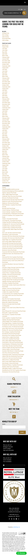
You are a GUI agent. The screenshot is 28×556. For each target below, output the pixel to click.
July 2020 (4, 166)
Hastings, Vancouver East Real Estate (11, 274)
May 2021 (4, 151)
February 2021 (5, 156)
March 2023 (5, 116)
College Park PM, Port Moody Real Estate (12, 222)
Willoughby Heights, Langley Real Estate (12, 368)
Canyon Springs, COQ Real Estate (10, 210)
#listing (4, 187)
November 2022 (6, 123)
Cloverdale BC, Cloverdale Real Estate (11, 220)
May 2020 (4, 170)
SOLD (25, 9)
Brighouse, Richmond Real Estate (10, 203)
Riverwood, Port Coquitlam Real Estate (11, 335)
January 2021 (5, 158)
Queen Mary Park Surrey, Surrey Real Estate (13, 328)
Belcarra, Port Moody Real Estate (10, 198)
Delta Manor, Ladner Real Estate (10, 234)
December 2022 (6, 121)
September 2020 (6, 163)
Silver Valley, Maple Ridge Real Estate (11, 340)
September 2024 (6, 86)
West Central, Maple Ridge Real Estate (11, 361)
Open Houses (5, 36)
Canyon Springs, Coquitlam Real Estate (11, 211)
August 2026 (5, 46)
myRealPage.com (16, 527)
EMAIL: (4, 424)
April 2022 (4, 135)
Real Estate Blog (6, 38)
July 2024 (4, 90)
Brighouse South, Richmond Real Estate (12, 201)
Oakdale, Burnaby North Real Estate (11, 319)
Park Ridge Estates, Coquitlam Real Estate (12, 323)
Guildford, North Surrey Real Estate (10, 269)
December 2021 (6, 142)
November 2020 (6, 160)
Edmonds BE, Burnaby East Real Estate (12, 243)
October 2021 (5, 146)
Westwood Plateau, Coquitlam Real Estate (12, 365)
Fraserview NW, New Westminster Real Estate (13, 252)
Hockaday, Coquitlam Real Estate (10, 283)
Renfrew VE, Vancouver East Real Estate (12, 330)
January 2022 (5, 140)
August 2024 (5, 88)
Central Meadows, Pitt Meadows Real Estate (13, 213)
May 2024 (4, 93)
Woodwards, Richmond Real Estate (10, 371)
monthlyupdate (5, 305)
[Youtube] (16, 519)
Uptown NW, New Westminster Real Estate (12, 356)
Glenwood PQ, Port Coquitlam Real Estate (12, 257)
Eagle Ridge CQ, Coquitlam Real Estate (12, 239)
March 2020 (5, 172)
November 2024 (6, 83)
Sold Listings (5, 40)
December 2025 (6, 60)
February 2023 (5, 118)
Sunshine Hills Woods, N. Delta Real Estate (12, 351)
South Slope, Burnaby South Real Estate (12, 345)
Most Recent (5, 45)
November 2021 (6, 144)
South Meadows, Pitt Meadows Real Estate (12, 344)
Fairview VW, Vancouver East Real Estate (12, 245)
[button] (14, 387)
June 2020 (4, 168)
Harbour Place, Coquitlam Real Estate (11, 272)
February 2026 (5, 57)
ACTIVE (19, 9)
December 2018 (6, 177)
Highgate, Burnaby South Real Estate (11, 281)
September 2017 (6, 182)
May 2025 (4, 73)
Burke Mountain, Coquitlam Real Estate (11, 204)
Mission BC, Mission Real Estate (10, 302)
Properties (13, 387)
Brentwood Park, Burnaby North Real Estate (12, 199)
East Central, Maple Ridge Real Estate (11, 241)
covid (3, 231)
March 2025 (5, 76)
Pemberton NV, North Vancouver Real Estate (13, 325)
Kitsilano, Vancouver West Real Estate (11, 288)
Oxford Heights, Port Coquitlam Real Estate (12, 321)
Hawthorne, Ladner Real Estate (9, 276)
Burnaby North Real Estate (8, 208)
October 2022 (5, 125)
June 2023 (4, 111)
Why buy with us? (7, 445)
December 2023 (6, 102)
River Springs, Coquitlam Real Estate (11, 332)
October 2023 (5, 106)
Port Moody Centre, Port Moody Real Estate (12, 326)
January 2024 (5, 100)
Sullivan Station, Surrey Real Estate (11, 349)
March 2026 (5, 55)
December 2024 (6, 81)
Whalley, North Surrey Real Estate (10, 366)
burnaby (4, 206)
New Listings (5, 35)
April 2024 (4, 95)
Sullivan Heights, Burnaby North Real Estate (13, 347)
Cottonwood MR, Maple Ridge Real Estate (12, 229)
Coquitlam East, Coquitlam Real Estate (11, 225)
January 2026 (5, 59)
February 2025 (5, 78)
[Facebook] (9, 519)
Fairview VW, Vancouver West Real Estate (12, 246)
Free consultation (7, 461)
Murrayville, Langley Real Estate (10, 312)
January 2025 (5, 80)
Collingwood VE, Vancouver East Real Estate (13, 224)
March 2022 (5, 137)
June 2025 (4, 71)
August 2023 (5, 109)
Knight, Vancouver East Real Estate (10, 290)
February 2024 (5, 99)
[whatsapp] (19, 519)
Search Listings (7, 448)
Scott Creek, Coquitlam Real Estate (10, 338)
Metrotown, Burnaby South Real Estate (11, 300)
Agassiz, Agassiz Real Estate (9, 192)
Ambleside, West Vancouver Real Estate (12, 196)
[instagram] (12, 519)
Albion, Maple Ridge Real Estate (10, 194)
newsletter (4, 316)
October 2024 (5, 85)
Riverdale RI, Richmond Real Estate (11, 333)
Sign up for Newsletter (8, 450)
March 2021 (5, 154)
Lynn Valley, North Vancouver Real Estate (12, 295)
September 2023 (6, 107)
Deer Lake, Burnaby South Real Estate (11, 232)
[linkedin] (14, 519)
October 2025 (5, 64)
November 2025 (6, 62)
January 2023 (5, 120)
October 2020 (5, 161)
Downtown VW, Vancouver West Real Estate (13, 238)
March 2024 (5, 97)
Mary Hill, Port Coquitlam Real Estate (11, 298)
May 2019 (4, 173)
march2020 (5, 297)
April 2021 (4, 153)
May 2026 (4, 52)
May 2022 (4, 133)
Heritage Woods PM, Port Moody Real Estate (13, 279)
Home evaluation (13, 399)
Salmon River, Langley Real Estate (10, 337)
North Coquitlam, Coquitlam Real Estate (12, 318)
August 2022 (5, 128)
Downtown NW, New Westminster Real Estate (13, 236)
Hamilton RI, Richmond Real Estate (10, 271)
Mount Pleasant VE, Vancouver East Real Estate (14, 311)
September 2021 (6, 147)
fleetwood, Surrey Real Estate (9, 250)
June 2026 (4, 50)
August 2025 (5, 67)
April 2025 (4, 74)
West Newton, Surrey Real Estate (10, 363)
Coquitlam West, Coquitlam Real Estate (11, 227)
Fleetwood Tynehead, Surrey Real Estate (12, 248)
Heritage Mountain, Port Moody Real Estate (12, 278)
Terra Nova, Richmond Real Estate (10, 352)
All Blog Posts (5, 33)
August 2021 (5, 149)
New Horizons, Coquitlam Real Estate (11, 314)
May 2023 (4, 113)
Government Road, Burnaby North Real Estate (13, 258)
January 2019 (5, 175)
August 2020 (5, 165)
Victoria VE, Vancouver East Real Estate (12, 358)
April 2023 (4, 114)
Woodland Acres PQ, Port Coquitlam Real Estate (14, 370)
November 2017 (6, 179)
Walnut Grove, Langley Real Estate (10, 359)
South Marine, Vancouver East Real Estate (12, 342)
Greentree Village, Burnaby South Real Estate (13, 267)
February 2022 (5, 139)
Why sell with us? (7, 458)
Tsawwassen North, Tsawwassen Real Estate (13, 354)
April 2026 (4, 53)
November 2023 (6, 104)
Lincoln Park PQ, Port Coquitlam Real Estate (13, 293)
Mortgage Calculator (8, 446)
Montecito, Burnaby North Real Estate (11, 304)
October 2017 (5, 180)
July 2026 (4, 48)
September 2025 (6, 66)
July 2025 (4, 69)
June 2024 (4, 92)
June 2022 (4, 132)
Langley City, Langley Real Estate (10, 291)
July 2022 (4, 130)
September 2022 (6, 127)
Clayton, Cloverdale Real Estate (10, 218)
